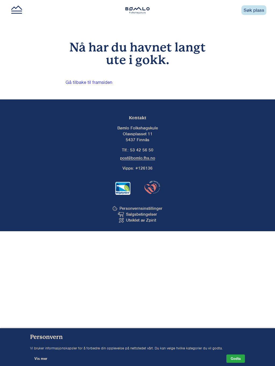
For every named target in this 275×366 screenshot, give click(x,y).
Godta (236, 359)
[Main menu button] (17, 10)
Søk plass (254, 10)
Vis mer (40, 359)
